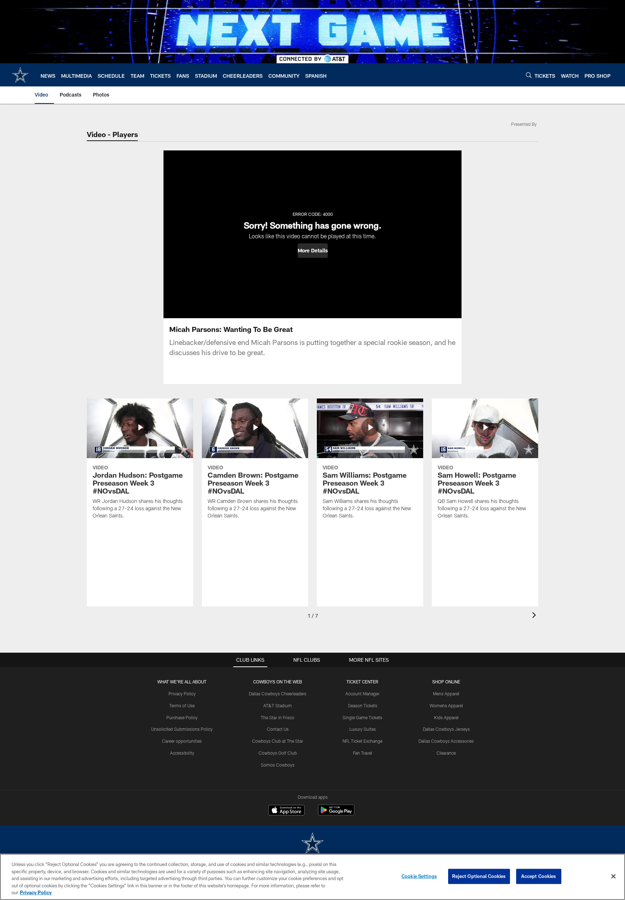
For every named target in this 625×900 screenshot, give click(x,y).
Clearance (446, 752)
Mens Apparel (446, 693)
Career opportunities (182, 740)
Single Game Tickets (362, 717)
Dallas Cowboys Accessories (446, 740)
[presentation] (535, 616)
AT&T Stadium (277, 705)
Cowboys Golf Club (278, 752)
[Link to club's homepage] (20, 75)
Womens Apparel (446, 705)
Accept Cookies (538, 876)
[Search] (529, 75)
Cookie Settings (419, 876)
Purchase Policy (181, 717)
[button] (313, 250)
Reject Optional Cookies (479, 876)
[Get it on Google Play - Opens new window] (336, 814)
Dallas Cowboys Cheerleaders (277, 693)
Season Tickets (362, 705)
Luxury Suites (362, 728)
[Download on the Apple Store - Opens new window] (286, 811)
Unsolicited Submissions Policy (182, 728)
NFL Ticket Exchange (362, 740)
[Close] (613, 876)
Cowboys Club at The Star (277, 740)
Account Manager (362, 693)
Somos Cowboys (277, 764)
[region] (312, 877)
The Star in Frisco (277, 717)
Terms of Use (182, 705)
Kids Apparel (446, 717)
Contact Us (278, 728)
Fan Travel (362, 752)
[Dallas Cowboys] (312, 843)
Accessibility (182, 752)
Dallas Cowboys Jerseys (446, 728)
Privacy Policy (182, 693)
